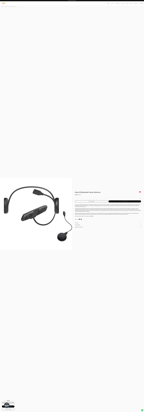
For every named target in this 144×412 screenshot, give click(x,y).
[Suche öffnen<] (140, 3)
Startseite (3, 6)
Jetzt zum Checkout (125, 201)
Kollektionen (6, 6)
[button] (140, 198)
